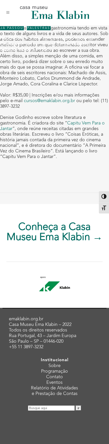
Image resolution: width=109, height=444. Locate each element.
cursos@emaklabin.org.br (49, 101)
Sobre (54, 365)
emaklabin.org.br (26, 319)
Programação (54, 371)
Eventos (54, 382)
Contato (54, 377)
